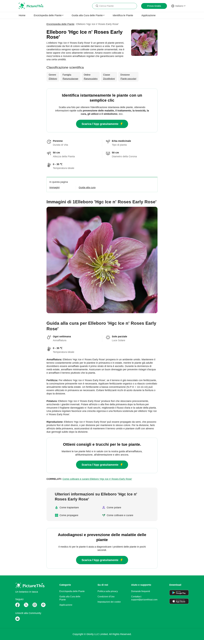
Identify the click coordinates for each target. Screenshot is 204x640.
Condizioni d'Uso (106, 596)
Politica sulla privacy (108, 591)
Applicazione (148, 15)
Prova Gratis (154, 6)
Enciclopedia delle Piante (60, 24)
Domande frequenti (140, 591)
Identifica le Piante (123, 15)
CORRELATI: (89, 479)
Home (22, 15)
